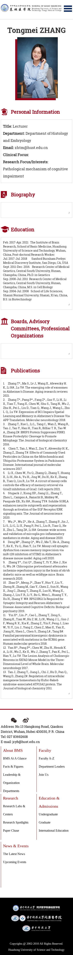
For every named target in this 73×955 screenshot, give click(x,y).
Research (10, 798)
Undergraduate (48, 814)
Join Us (43, 774)
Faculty (45, 750)
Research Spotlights (15, 822)
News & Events (16, 846)
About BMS (13, 750)
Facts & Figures (13, 766)
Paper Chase (11, 830)
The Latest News (14, 854)
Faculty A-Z (46, 758)
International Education (54, 830)
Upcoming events (14, 862)
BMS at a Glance (15, 758)
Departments (11, 791)
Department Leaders (52, 766)
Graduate (44, 822)
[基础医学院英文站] (31, 8)
